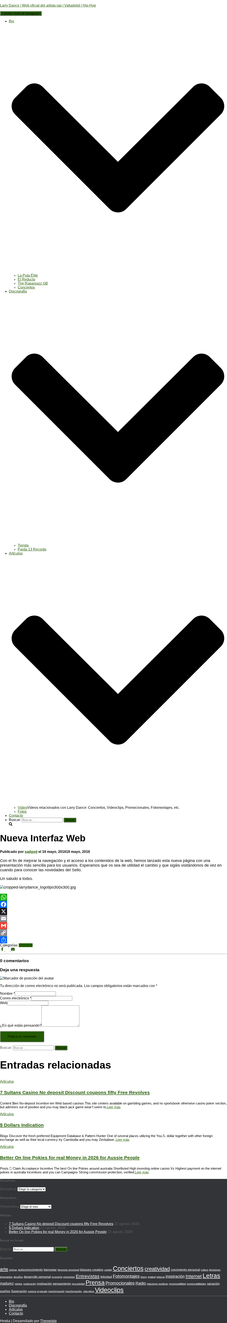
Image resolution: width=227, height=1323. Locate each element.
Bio (11, 1301)
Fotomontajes (126, 1276)
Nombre (7, 993)
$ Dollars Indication (22, 1125)
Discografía (18, 1305)
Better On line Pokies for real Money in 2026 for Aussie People (70, 1157)
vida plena (88, 1291)
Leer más (113, 1107)
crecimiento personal (185, 1269)
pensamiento (62, 1283)
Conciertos (26, 287)
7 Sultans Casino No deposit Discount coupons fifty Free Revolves (75, 1092)
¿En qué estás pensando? (20, 1025)
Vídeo (22, 807)
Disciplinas (9, 1189)
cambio (108, 1269)
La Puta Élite (28, 275)
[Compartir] (113, 939)
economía (57, 1277)
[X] (113, 911)
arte (4, 1269)
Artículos (26, 945)
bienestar (50, 1269)
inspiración (175, 1276)
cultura (204, 1269)
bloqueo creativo (91, 1269)
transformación (56, 1291)
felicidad (106, 1276)
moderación (29, 1283)
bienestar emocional (68, 1269)
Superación (19, 1291)
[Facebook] (113, 904)
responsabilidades (196, 1283)
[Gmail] (113, 925)
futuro (144, 1277)
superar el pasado (37, 1291)
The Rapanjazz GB (33, 283)
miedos (18, 1283)
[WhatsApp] (113, 897)
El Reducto (26, 279)
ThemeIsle (48, 1321)
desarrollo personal (37, 1276)
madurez (7, 1283)
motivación (44, 1283)
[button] (118, 271)
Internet (194, 1276)
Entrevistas (88, 1276)
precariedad (78, 1283)
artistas (13, 1269)
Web (3, 1003)
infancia (161, 1277)
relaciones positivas (157, 1283)
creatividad (157, 1269)
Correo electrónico (15, 998)
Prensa (95, 1282)
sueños (5, 1291)
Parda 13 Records (32, 549)
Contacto (16, 815)
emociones (69, 1277)
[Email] (113, 918)
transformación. (73, 1291)
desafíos (18, 1277)
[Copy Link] (113, 932)
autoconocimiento (30, 1269)
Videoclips (109, 1290)
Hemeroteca (9, 1206)
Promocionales (120, 1283)
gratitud (152, 1277)
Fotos (22, 811)
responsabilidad (177, 1283)
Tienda (23, 545)
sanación (213, 1283)
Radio (140, 1283)
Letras (211, 1275)
